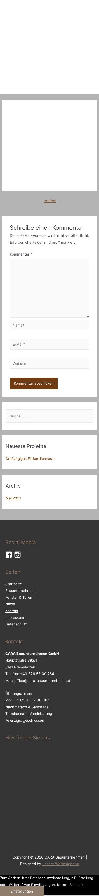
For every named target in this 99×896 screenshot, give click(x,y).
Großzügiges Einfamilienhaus (30, 458)
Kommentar (21, 254)
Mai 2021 (13, 498)
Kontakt (11, 611)
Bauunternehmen (20, 590)
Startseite (13, 584)
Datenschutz (16, 624)
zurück (50, 201)
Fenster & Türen (18, 597)
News (10, 604)
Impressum (14, 617)
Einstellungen (22, 891)
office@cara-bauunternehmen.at (42, 680)
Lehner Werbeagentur (60, 864)
